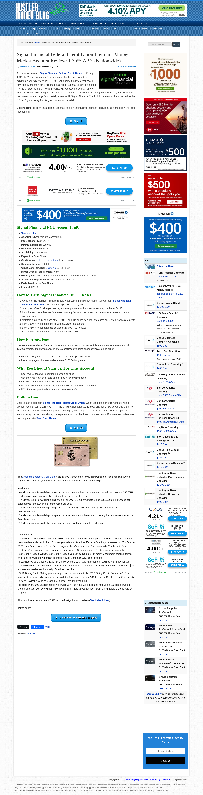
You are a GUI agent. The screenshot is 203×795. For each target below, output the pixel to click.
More (47, 627)
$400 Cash (162, 368)
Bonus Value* (154, 694)
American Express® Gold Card (38, 477)
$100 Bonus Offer (166, 408)
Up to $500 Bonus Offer (169, 395)
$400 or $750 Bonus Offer (170, 422)
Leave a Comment (127, 66)
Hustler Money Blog (42, 11)
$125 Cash (162, 457)
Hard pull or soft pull (48, 260)
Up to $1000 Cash (166, 382)
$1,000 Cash (163, 485)
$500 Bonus (163, 355)
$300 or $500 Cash (167, 431)
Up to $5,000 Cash (167, 276)
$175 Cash (162, 467)
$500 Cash (162, 345)
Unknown (51, 268)
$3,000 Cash (163, 307)
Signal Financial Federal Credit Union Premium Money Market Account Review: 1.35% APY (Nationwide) (72, 57)
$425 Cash (162, 444)
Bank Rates (31, 633)
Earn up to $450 (165, 321)
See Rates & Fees (99, 600)
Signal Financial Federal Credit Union (61, 73)
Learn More (165, 620)
